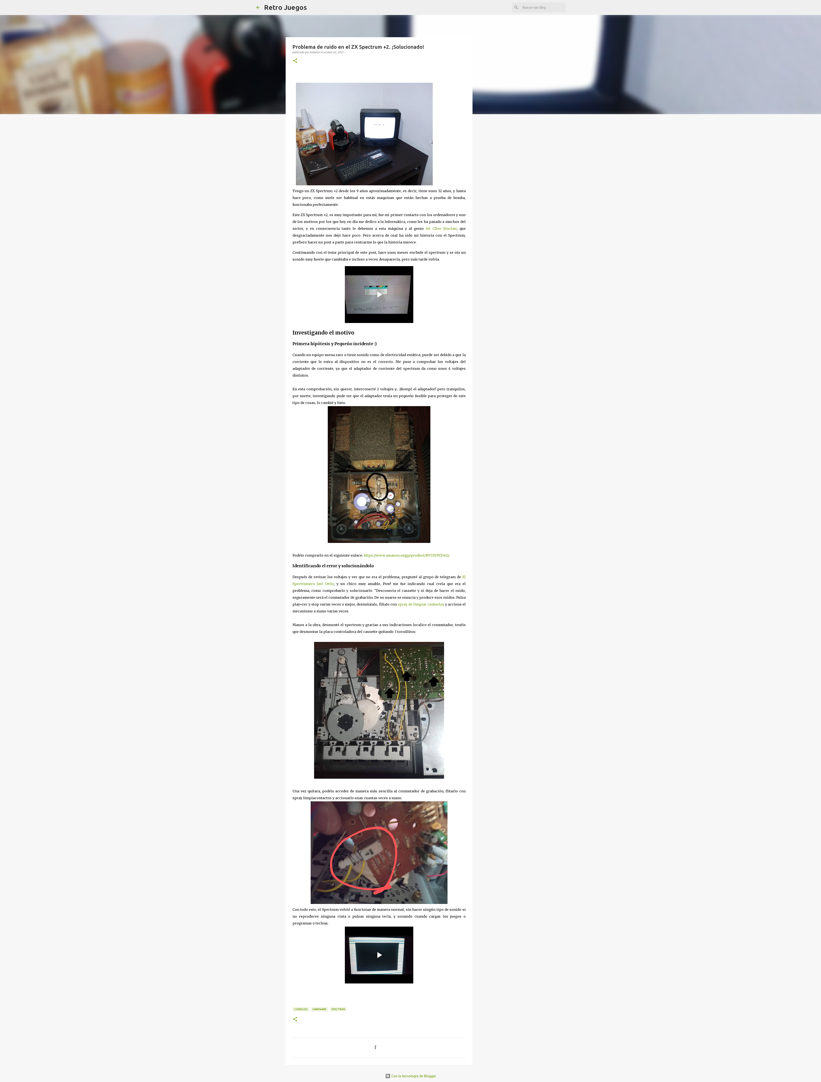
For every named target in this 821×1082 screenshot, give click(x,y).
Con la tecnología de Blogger (413, 1076)
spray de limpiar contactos (421, 604)
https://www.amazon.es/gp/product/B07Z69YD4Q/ (407, 555)
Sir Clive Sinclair (441, 228)
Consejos (301, 1009)
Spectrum (338, 1009)
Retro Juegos (285, 7)
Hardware (319, 1009)
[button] (295, 61)
